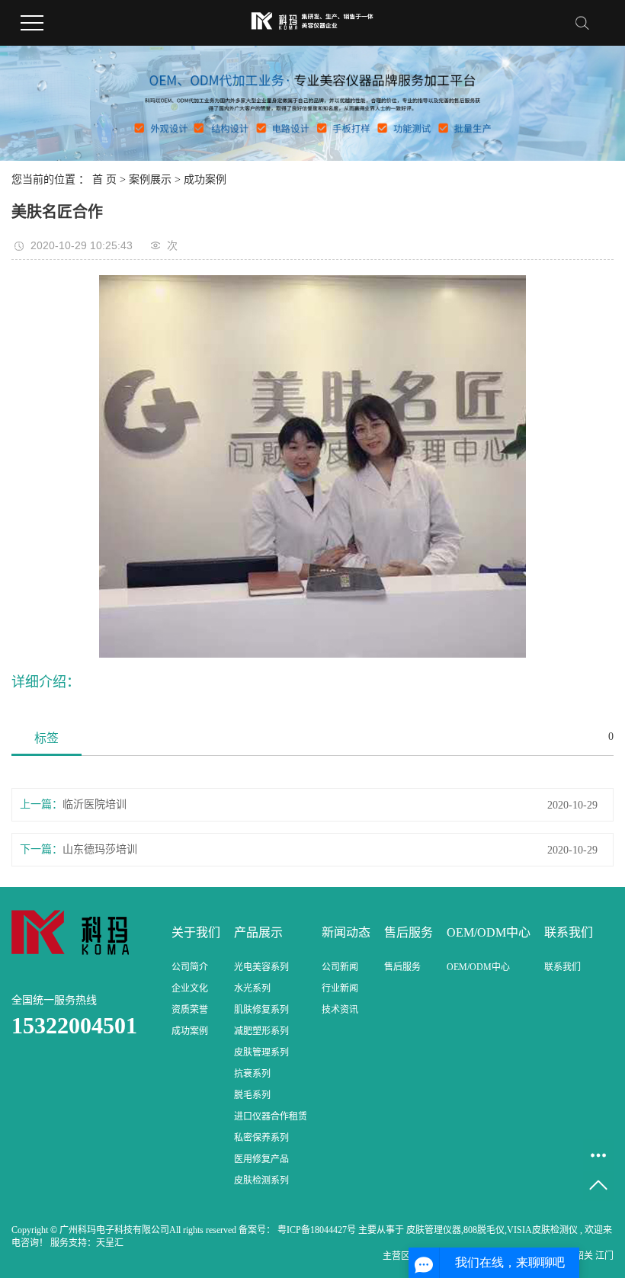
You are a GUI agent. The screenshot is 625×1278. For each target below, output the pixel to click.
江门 (604, 1256)
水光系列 (252, 988)
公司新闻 (340, 967)
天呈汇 (109, 1243)
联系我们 (562, 967)
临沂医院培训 (94, 804)
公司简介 (189, 967)
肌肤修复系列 (261, 1009)
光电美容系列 (261, 967)
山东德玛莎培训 (99, 849)
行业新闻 (340, 988)
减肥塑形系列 (261, 1031)
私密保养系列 (261, 1137)
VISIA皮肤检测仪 (542, 1230)
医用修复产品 (261, 1159)
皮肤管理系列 (261, 1052)
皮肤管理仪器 (433, 1230)
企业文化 (189, 988)
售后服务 (402, 967)
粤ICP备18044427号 (316, 1230)
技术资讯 (340, 1009)
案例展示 (150, 179)
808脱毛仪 (484, 1230)
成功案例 (205, 179)
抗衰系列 (252, 1073)
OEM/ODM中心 (478, 967)
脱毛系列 (252, 1095)
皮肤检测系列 (261, 1180)
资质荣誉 (189, 1009)
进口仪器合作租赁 (270, 1116)
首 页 (104, 179)
